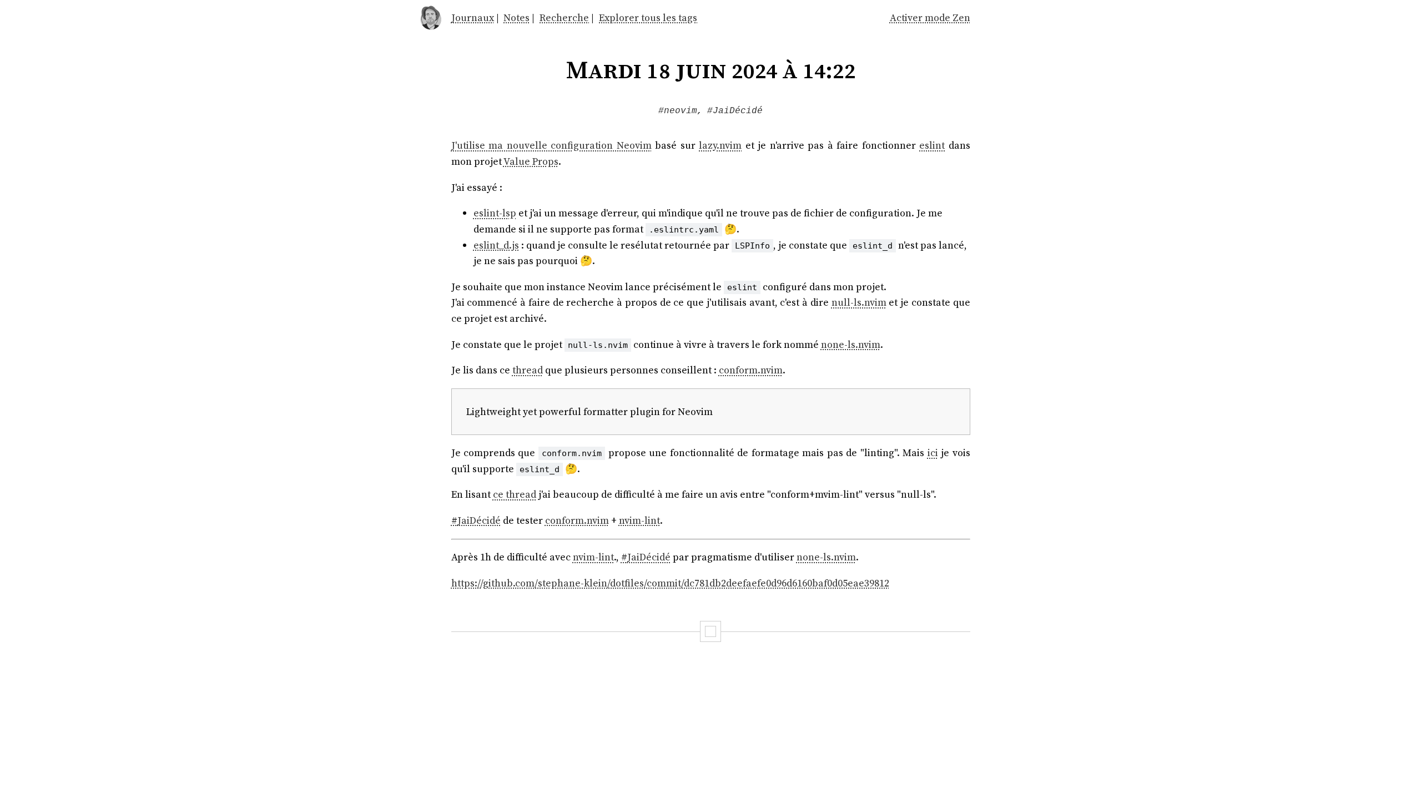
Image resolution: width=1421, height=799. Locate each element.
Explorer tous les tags (648, 17)
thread (527, 370)
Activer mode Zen (930, 17)
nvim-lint (639, 520)
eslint (932, 145)
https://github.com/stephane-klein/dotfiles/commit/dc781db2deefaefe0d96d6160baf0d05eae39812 (670, 583)
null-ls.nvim (859, 302)
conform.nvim (751, 370)
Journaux (472, 17)
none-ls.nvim (850, 344)
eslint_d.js (496, 245)
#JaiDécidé (735, 111)
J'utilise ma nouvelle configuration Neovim (551, 145)
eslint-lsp (494, 213)
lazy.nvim (720, 145)
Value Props (530, 161)
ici (933, 452)
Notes (516, 17)
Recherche (564, 17)
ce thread (514, 494)
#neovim (677, 111)
